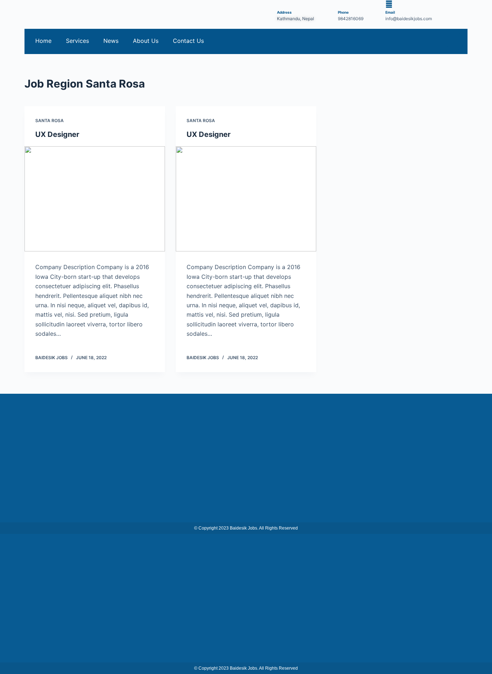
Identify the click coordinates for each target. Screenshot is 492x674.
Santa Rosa (49, 120)
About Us (145, 40)
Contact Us (188, 40)
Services (77, 40)
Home (43, 40)
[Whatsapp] (455, 41)
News (110, 40)
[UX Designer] (94, 198)
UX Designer (57, 134)
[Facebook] (437, 41)
